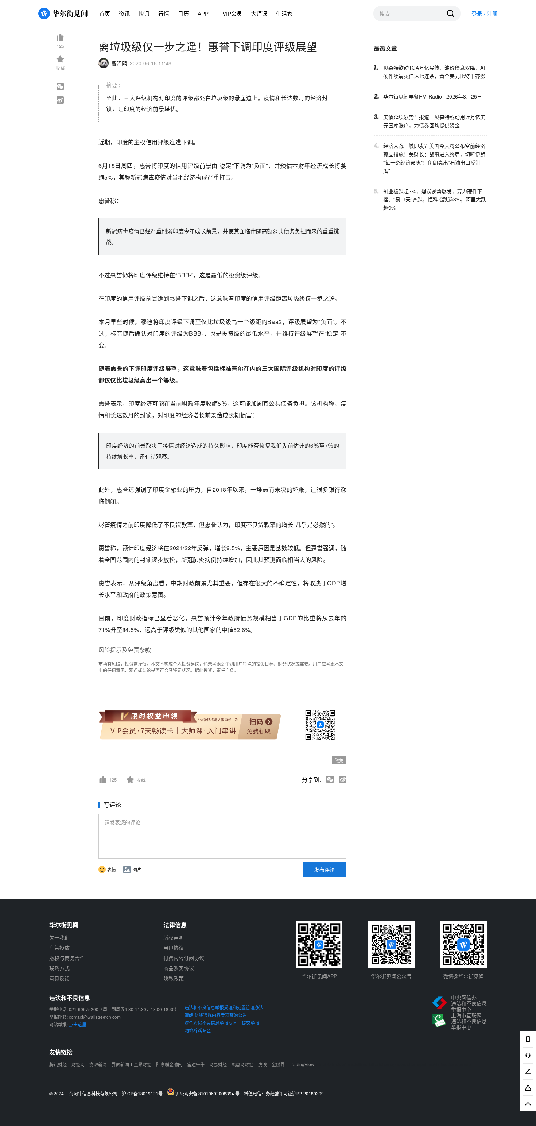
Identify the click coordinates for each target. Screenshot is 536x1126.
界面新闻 (120, 1064)
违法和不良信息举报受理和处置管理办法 (224, 1007)
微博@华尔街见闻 (463, 976)
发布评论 (324, 869)
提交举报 (250, 1022)
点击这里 (77, 1024)
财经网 (78, 1064)
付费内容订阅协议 (183, 957)
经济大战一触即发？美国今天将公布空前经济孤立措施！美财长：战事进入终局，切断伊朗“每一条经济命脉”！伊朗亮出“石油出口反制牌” (434, 158)
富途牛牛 (196, 1064)
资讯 (124, 13)
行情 (163, 13)
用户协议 (173, 947)
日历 (183, 13)
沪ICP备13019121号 (144, 1093)
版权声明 (173, 937)
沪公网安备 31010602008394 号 (208, 1093)
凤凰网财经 (242, 1064)
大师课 (259, 13)
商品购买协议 (178, 968)
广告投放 (59, 947)
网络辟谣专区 (198, 1030)
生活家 (284, 13)
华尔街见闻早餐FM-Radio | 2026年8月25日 (432, 96)
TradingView (302, 1064)
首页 (104, 13)
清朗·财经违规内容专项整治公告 (216, 1015)
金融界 (278, 1064)
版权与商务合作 (67, 957)
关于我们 (59, 937)
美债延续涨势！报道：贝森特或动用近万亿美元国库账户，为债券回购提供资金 (434, 121)
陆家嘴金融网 (169, 1064)
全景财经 (142, 1064)
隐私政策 (173, 978)
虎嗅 (262, 1064)
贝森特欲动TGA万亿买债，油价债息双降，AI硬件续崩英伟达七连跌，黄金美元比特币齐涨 (434, 72)
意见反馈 (59, 978)
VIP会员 (232, 13)
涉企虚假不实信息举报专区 (211, 1022)
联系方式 (59, 968)
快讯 (144, 13)
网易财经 (218, 1064)
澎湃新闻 (98, 1064)
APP (203, 13)
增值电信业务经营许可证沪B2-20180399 (284, 1093)
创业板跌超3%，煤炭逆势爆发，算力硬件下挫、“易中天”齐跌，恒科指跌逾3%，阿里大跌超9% (434, 200)
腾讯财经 (58, 1064)
